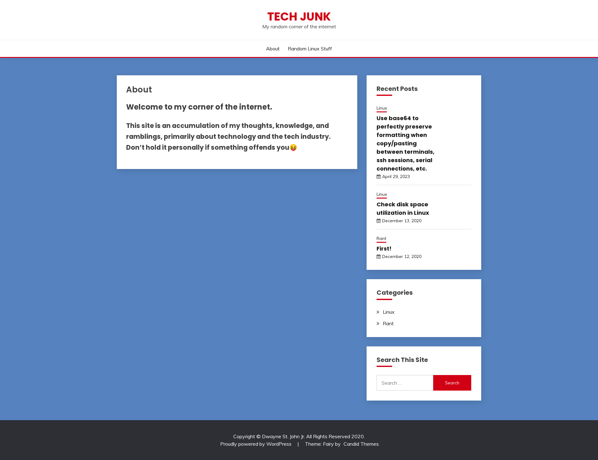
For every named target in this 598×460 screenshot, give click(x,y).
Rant (381, 238)
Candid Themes (361, 444)
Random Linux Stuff (310, 48)
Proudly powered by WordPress (256, 444)
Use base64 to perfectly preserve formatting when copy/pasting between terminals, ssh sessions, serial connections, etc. (405, 143)
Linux (382, 108)
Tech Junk (299, 16)
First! (384, 248)
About (273, 48)
